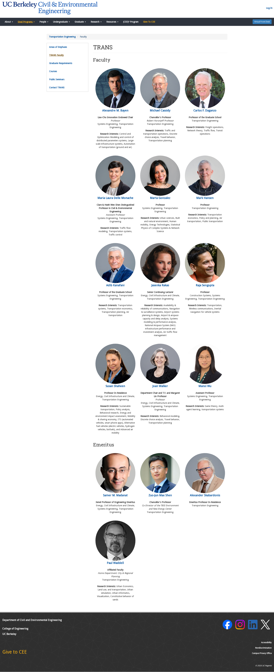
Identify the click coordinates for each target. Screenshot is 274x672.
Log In (269, 8)
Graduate (79, 21)
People (43, 21)
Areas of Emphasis (58, 47)
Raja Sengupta (205, 285)
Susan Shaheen (115, 386)
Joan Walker (160, 386)
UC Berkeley (9, 633)
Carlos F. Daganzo (204, 110)
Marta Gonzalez (160, 197)
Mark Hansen (205, 197)
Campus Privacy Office (262, 653)
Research (95, 21)
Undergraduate (60, 21)
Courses (53, 71)
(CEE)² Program (130, 21)
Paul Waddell (115, 562)
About (8, 21)
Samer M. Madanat (115, 495)
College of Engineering (15, 628)
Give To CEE (149, 21)
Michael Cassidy (160, 110)
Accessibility (266, 642)
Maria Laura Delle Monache (115, 197)
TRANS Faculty (56, 55)
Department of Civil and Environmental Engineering (32, 620)
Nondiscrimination (263, 648)
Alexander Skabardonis (205, 495)
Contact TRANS (57, 87)
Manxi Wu (205, 386)
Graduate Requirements (60, 63)
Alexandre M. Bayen (115, 110)
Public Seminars (56, 79)
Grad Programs (25, 21)
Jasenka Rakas (160, 285)
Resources (111, 21)
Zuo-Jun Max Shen (160, 495)
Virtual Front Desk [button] (262, 22)
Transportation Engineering (62, 36)
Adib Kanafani (115, 285)
